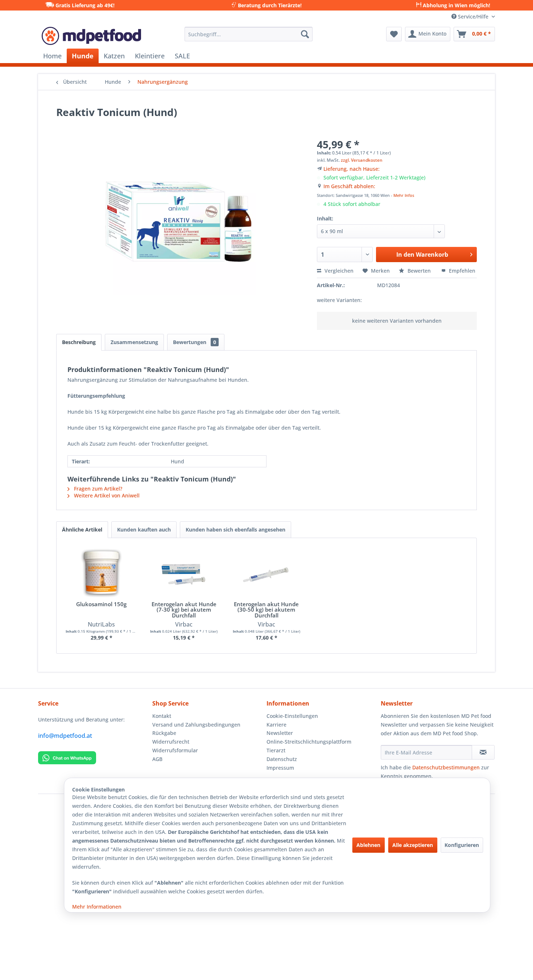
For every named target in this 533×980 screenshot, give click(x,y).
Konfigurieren (462, 845)
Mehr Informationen (96, 906)
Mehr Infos (403, 195)
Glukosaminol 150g (101, 604)
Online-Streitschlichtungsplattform (308, 741)
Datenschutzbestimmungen (446, 767)
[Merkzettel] (394, 34)
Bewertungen (194, 342)
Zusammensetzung (134, 342)
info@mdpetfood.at (65, 736)
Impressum (280, 767)
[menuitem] (249, 34)
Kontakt (161, 715)
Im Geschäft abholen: (349, 186)
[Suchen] (305, 34)
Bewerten (419, 270)
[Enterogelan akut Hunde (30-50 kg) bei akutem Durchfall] (266, 572)
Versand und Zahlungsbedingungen (196, 724)
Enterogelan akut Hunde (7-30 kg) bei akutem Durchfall (184, 610)
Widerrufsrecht (170, 741)
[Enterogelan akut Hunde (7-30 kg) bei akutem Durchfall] (184, 572)
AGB (157, 759)
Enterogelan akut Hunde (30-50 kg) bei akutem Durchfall (266, 610)
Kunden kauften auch (144, 529)
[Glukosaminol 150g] (101, 572)
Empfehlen (461, 270)
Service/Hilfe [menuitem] (473, 16)
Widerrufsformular (175, 750)
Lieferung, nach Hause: (351, 168)
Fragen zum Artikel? (97, 488)
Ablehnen (368, 845)
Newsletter (279, 732)
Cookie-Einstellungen (292, 715)
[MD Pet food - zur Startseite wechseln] (91, 36)
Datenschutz (281, 759)
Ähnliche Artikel (82, 529)
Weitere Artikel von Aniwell (106, 495)
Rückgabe (164, 732)
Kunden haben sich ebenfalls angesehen (235, 529)
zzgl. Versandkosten (362, 160)
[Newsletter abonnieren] (483, 752)
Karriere (276, 724)
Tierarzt (275, 750)
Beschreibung (79, 342)
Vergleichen (338, 270)
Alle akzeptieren (412, 845)
